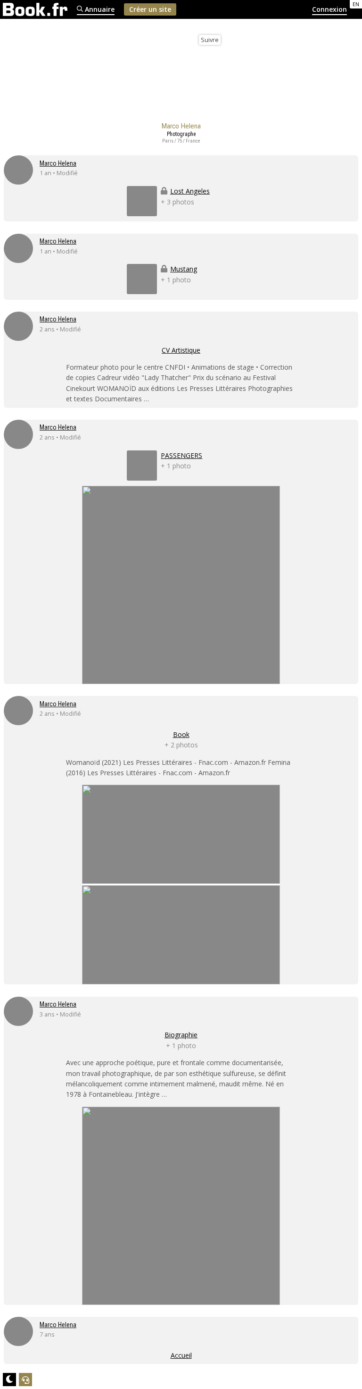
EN (356, 4)
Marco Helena (58, 163)
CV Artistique (181, 350)
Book (181, 734)
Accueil (181, 1355)
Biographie (181, 1034)
